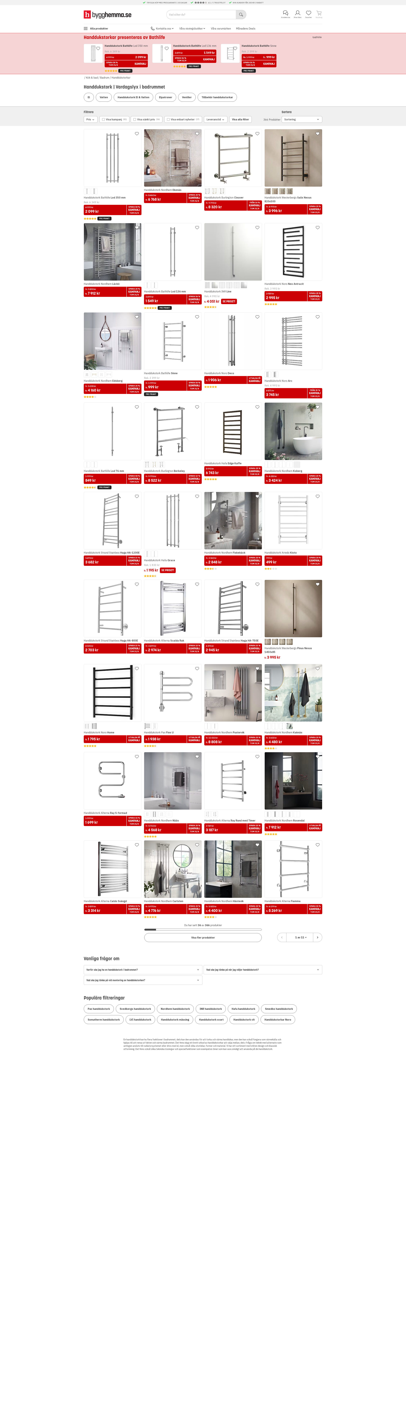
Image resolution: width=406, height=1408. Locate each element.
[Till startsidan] (107, 14)
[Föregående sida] (281, 937)
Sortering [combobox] (290, 119)
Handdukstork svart (211, 1019)
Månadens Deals (245, 28)
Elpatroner (165, 97)
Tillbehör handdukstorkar (217, 97)
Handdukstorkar (120, 77)
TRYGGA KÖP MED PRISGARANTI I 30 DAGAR (167, 2)
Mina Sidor (297, 17)
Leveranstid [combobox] (214, 119)
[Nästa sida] (317, 937)
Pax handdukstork (99, 1008)
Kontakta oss (163, 28)
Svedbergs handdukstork (135, 1008)
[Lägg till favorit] (98, 48)
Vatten (104, 97)
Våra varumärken (221, 28)
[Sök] (241, 14)
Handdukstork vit (244, 1019)
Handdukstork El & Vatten (133, 97)
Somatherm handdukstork (104, 1019)
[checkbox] (114, 119)
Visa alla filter (240, 119)
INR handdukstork (211, 1008)
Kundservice (285, 17)
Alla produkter (99, 28)
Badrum (104, 77)
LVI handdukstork (140, 1019)
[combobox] (299, 937)
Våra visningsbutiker (191, 28)
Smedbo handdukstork (279, 1008)
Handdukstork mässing (175, 1019)
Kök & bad (92, 77)
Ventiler (187, 97)
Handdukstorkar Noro (278, 1019)
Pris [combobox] (88, 119)
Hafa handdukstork (243, 1008)
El (89, 97)
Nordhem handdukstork (175, 1008)
